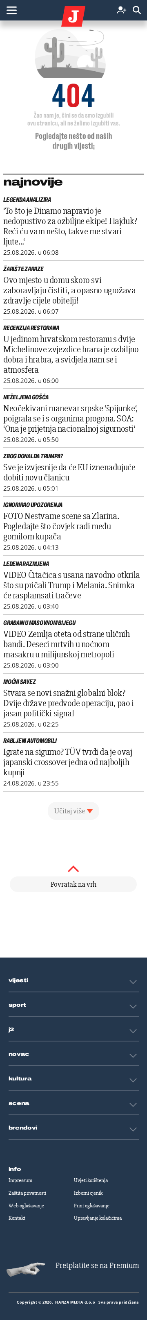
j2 (11, 1029)
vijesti (18, 980)
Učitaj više (69, 810)
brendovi (23, 1128)
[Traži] (137, 10)
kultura (20, 1079)
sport (18, 1005)
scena (19, 1103)
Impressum (20, 1180)
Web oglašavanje (26, 1205)
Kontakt (17, 1218)
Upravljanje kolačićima (98, 1218)
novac (19, 1054)
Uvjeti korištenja (91, 1180)
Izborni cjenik (88, 1193)
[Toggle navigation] (11, 10)
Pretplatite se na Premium (97, 1265)
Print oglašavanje (91, 1205)
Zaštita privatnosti (27, 1193)
